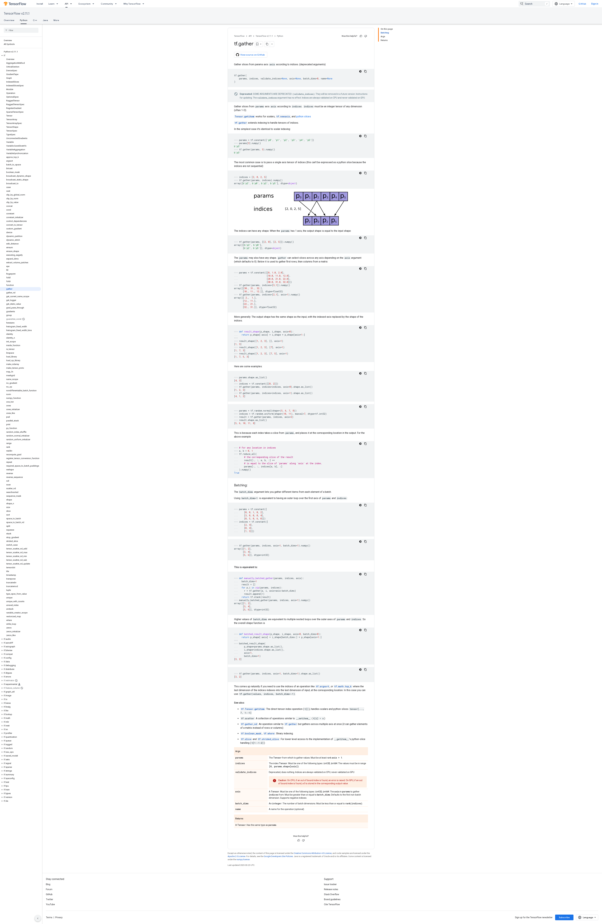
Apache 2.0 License (236, 856)
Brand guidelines (332, 899)
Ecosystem (84, 3)
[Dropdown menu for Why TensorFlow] (144, 4)
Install (40, 3)
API (66, 3)
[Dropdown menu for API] (72, 4)
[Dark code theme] (360, 71)
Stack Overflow (331, 894)
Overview (9, 20)
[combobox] (534, 4)
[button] (20, 55)
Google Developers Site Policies (278, 856)
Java (45, 20)
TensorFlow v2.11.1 (16, 14)
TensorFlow (239, 36)
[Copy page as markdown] (267, 44)
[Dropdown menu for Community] (117, 4)
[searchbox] (21, 30)
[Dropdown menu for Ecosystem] (94, 4)
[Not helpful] (365, 36)
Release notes (331, 889)
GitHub (582, 3)
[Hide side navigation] (38, 918)
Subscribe (564, 917)
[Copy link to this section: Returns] (246, 819)
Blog (48, 884)
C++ (35, 20)
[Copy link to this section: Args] (243, 751)
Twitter (49, 899)
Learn (51, 3)
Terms (49, 917)
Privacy (59, 917)
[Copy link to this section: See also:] (248, 703)
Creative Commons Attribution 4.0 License (313, 853)
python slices (303, 116)
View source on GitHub (252, 54)
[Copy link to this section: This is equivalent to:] (261, 567)
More (56, 20)
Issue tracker (330, 884)
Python (23, 20)
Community (107, 3)
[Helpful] (361, 36)
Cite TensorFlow (332, 904)
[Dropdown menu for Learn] (58, 4)
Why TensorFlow (131, 3)
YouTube (50, 904)
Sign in (594, 4)
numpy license (243, 859)
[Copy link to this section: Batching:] (250, 485)
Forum (49, 889)
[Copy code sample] (365, 71)
